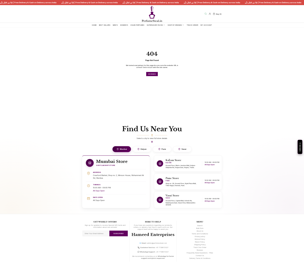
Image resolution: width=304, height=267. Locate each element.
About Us (200, 231)
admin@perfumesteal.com (157, 243)
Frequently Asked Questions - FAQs (200, 253)
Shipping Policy (200, 245)
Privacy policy (200, 236)
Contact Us (200, 255)
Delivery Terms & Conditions (199, 258)
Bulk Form (199, 228)
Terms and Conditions (200, 234)
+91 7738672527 (162, 247)
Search (200, 225)
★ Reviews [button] (300, 146)
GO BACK (152, 74)
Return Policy (200, 242)
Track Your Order (199, 247)
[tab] (121, 149)
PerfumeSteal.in (152, 14)
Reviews (200, 250)
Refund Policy (200, 239)
